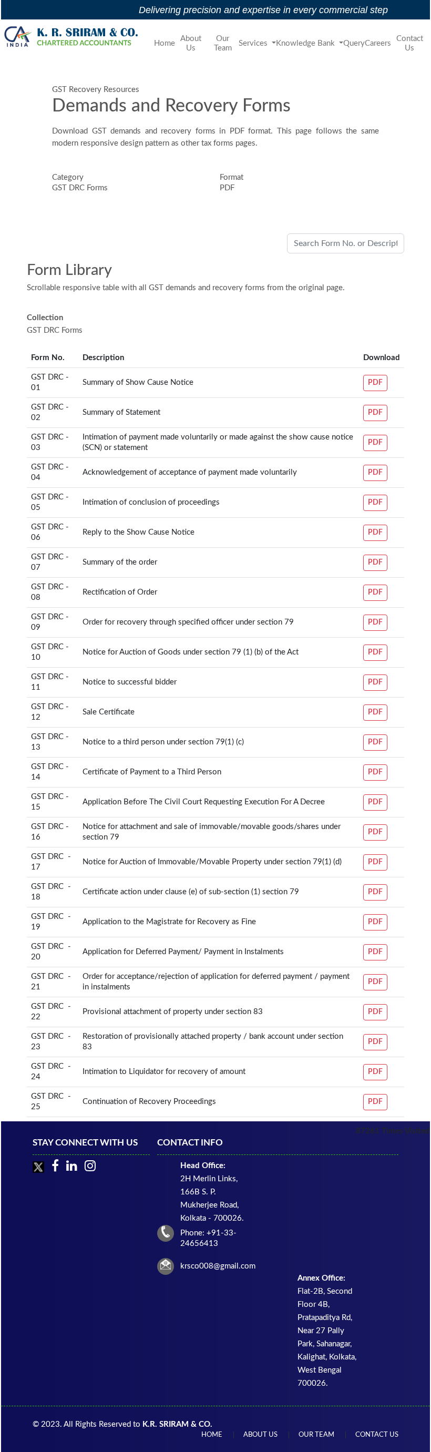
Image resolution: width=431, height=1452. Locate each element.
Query (354, 43)
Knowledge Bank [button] (306, 43)
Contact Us (409, 43)
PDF (375, 382)
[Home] (72, 36)
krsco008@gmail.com (217, 1266)
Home (164, 43)
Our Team (223, 43)
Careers (378, 43)
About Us (190, 43)
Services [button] (254, 43)
